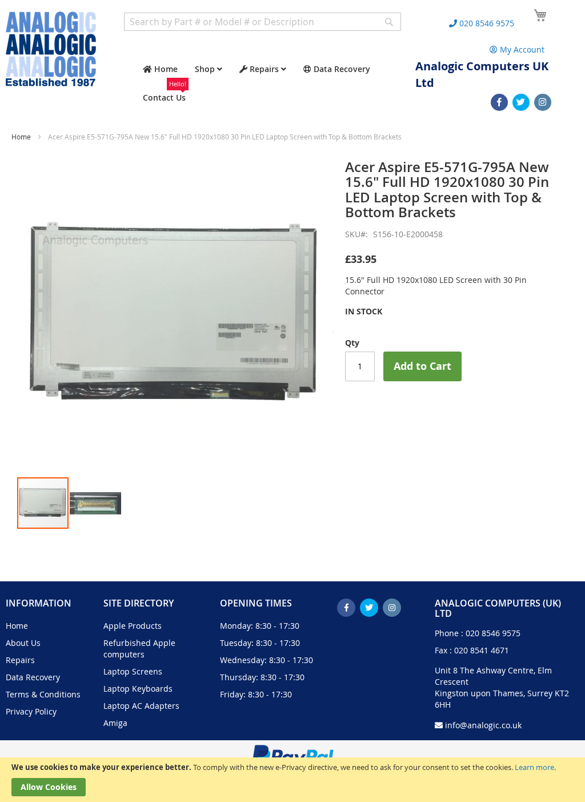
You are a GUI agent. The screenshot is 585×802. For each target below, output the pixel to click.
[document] (292, 779)
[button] (95, 503)
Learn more (534, 767)
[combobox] (262, 22)
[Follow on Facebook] (499, 102)
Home (21, 136)
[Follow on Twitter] (521, 102)
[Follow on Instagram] (542, 102)
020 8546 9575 (493, 633)
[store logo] (51, 48)
